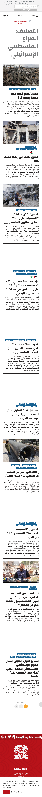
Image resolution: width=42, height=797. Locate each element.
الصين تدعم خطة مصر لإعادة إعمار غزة (25, 95)
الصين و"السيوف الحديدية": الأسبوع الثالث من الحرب (22, 533)
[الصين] (35, 152)
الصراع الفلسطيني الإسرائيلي (19, 89)
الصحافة (33, 589)
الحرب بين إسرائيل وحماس (19, 587)
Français (19, 15)
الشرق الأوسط (30, 147)
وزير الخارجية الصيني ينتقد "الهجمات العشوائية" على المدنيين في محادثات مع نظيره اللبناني (22, 287)
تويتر (12, 657)
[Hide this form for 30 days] (38, 6)
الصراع (22, 404)
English (33, 15)
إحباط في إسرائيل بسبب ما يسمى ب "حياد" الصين (22, 474)
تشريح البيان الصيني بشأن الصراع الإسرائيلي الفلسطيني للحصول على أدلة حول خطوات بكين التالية (22, 668)
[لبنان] (31, 277)
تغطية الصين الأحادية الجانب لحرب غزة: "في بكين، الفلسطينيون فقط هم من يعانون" (22, 599)
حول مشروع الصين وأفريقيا (21, 775)
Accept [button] (7, 792)
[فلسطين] (31, 152)
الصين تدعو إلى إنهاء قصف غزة (21, 159)
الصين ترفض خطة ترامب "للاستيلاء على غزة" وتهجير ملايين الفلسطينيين (21, 218)
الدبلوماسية (31, 271)
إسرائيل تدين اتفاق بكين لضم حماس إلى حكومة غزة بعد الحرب (23, 414)
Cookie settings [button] (16, 792)
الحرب (33, 89)
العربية (5, 15)
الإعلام (33, 587)
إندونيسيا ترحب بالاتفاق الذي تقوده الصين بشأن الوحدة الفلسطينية (23, 348)
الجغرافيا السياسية (29, 465)
